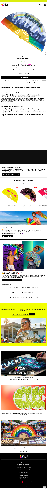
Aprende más (23, 451)
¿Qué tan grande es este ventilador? (23, 290)
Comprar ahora (23, 77)
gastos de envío (17, 65)
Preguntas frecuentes (23, 465)
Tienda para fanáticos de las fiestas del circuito (23, 417)
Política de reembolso (23, 475)
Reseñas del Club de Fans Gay (23, 464)
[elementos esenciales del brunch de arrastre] (23, 363)
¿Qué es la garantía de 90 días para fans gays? (23, 287)
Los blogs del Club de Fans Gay (23, 468)
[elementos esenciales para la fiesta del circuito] (23, 397)
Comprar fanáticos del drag (23, 381)
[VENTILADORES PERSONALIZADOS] (23, 433)
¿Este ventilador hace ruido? (23, 295)
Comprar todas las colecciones (12, 280)
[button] (24, 477)
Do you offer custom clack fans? (23, 300)
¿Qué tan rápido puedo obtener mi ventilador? (23, 297)
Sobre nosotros (7, 236)
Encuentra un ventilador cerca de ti (24, 467)
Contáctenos (23, 462)
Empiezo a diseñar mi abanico (11, 174)
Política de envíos (23, 474)
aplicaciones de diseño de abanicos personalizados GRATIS (24, 275)
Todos (23, 183)
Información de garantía (23, 472)
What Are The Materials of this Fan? (23, 292)
